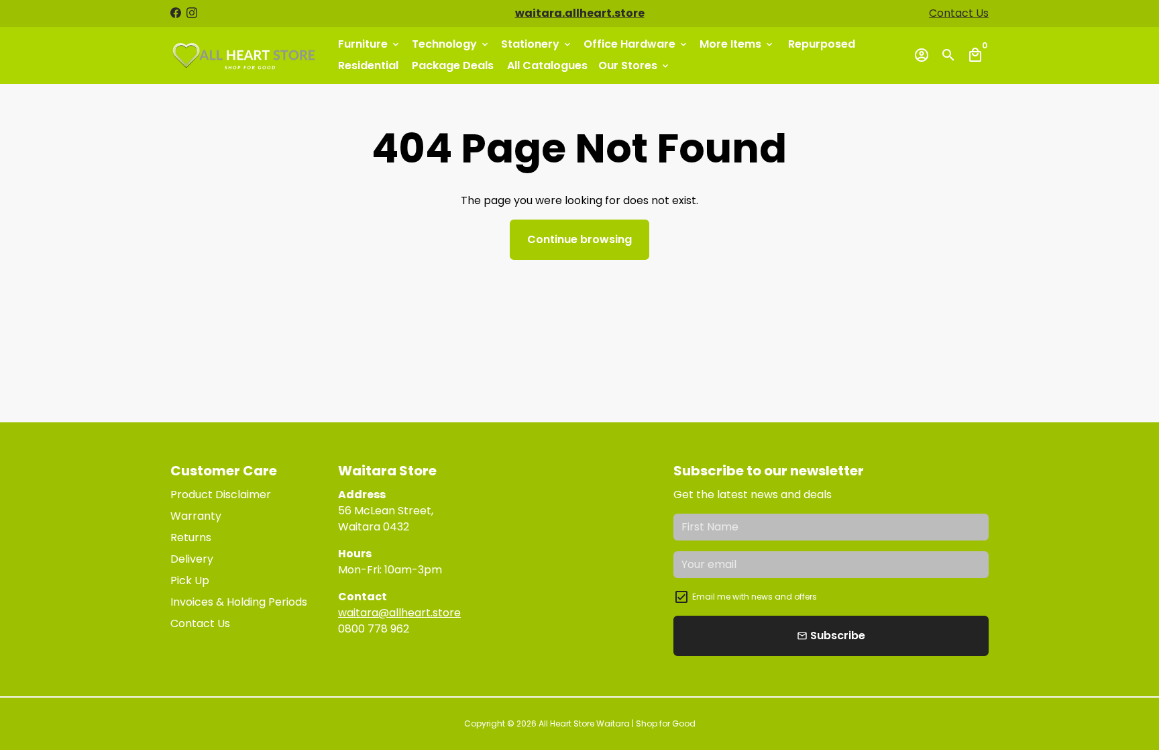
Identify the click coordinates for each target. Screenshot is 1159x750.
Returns (190, 537)
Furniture (369, 44)
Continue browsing (579, 239)
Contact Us (959, 13)
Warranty (195, 516)
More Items (737, 44)
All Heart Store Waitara (584, 723)
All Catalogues (547, 65)
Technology (451, 44)
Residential (368, 65)
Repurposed (821, 44)
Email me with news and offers (754, 596)
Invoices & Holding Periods (238, 602)
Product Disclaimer (220, 494)
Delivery (191, 559)
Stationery (537, 44)
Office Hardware (636, 44)
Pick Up (189, 580)
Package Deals (453, 65)
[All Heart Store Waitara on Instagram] (191, 13)
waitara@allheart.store (399, 612)
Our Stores (634, 65)
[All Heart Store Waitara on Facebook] (175, 13)
